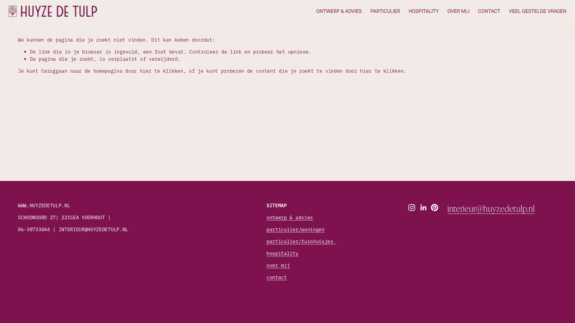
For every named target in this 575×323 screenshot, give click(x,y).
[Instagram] (411, 207)
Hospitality (424, 11)
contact (277, 277)
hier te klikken (161, 70)
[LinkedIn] (423, 207)
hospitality (282, 253)
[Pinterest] (434, 207)
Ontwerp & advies (339, 11)
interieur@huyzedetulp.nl (491, 208)
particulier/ (296, 229)
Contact (489, 11)
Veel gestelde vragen (537, 11)
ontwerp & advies (290, 217)
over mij (278, 265)
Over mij (458, 11)
